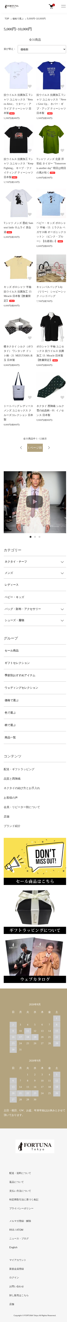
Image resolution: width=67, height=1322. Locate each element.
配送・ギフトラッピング (19, 769)
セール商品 (12, 650)
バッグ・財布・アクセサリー (23, 608)
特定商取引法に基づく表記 (23, 1199)
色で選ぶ (10, 712)
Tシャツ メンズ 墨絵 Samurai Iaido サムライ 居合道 (18, 227)
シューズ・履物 (14, 620)
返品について (16, 1182)
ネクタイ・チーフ (16, 561)
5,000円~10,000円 (36, 18)
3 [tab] (39, 537)
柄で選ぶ (10, 725)
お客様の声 (11, 797)
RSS (11, 1229)
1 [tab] (30, 537)
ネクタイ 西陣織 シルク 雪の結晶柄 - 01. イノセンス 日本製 (50, 411)
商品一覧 (10, 737)
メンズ (9, 572)
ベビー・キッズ (14, 597)
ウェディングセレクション (21, 687)
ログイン (14, 1277)
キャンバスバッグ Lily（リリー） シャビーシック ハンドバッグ (51, 291)
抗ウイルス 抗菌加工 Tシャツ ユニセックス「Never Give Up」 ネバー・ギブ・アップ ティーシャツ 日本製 (51, 104)
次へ (49, 448)
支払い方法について (20, 1190)
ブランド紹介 (12, 826)
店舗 (6, 816)
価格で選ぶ (18, 18)
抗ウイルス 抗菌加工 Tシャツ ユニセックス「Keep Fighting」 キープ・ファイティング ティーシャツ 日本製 (18, 168)
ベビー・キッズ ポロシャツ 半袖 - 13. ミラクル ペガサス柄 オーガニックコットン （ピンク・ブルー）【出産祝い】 (51, 232)
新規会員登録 (16, 1268)
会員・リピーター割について (22, 807)
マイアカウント (17, 1260)
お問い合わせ (16, 1286)
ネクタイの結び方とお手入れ (22, 788)
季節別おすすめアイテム (20, 675)
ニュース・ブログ (19, 1238)
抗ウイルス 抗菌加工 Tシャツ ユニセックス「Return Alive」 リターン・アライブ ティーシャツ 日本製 (18, 104)
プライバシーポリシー (21, 1208)
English (13, 1247)
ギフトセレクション (17, 662)
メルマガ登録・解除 (20, 1221)
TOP (7, 18)
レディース (12, 584)
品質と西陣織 (12, 778)
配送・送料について (20, 1173)
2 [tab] (35, 537)
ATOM (19, 1229)
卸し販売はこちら (19, 1295)
